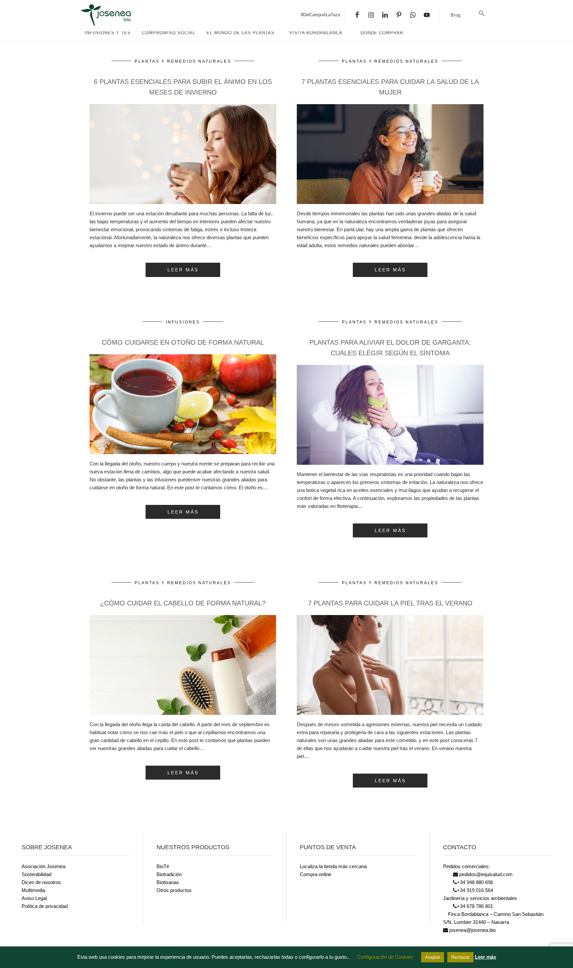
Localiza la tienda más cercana (333, 866)
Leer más (485, 957)
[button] (481, 14)
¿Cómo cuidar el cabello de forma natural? (183, 603)
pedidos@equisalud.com (485, 874)
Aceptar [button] (432, 957)
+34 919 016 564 (475, 890)
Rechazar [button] (460, 957)
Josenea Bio (129, 15)
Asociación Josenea (43, 866)
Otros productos (174, 890)
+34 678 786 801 (475, 906)
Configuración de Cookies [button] (385, 957)
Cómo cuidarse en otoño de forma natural (183, 342)
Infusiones (183, 322)
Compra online (315, 874)
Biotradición (169, 874)
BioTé (163, 866)
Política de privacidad (45, 906)
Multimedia (33, 890)
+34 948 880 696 (475, 882)
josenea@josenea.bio (472, 930)
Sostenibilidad (36, 874)
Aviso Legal (34, 898)
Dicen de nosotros (41, 882)
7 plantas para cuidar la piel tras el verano (390, 603)
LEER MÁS (183, 269)
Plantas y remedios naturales (183, 61)
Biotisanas (168, 882)
